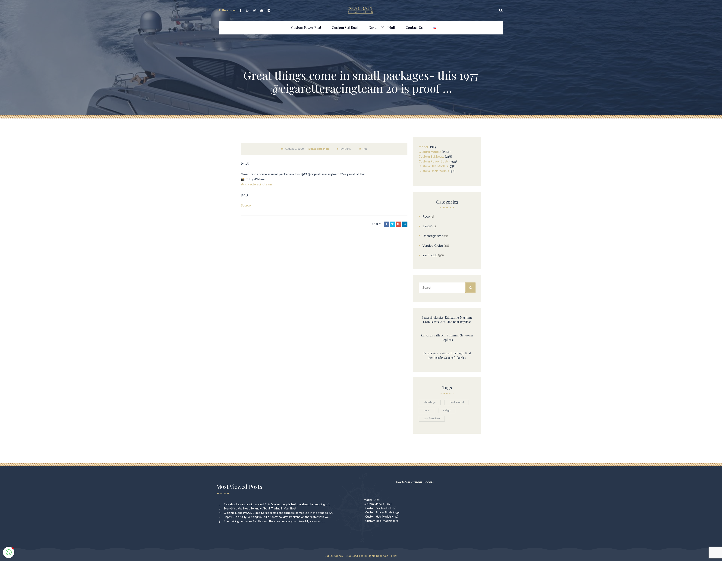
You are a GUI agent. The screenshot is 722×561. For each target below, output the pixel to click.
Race (426, 216)
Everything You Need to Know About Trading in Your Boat (260, 508)
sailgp (446, 410)
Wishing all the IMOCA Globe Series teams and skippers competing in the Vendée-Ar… (278, 512)
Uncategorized (433, 236)
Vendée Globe (432, 245)
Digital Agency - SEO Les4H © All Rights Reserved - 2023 (361, 555)
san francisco (432, 418)
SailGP (427, 226)
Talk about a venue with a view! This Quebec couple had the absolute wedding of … (277, 504)
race (426, 410)
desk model (457, 402)
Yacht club (429, 255)
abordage (430, 402)
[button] (8, 552)
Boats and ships (318, 148)
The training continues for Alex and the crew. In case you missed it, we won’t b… (274, 521)
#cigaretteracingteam (256, 184)
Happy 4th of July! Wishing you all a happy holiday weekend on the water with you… (277, 516)
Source (246, 205)
